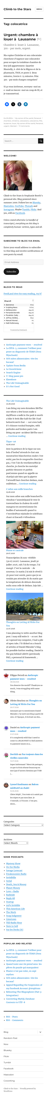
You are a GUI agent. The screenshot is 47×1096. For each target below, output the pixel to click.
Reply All (10, 898)
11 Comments (24, 126)
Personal (37, 118)
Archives (8, 839)
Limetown (11, 919)
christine (15, 121)
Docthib (14, 754)
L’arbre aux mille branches (19, 489)
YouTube (19, 206)
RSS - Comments (14, 1020)
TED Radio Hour (14, 922)
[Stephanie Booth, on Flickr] (23, 175)
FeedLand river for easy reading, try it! (23, 293)
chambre (7, 121)
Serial (9, 881)
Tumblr (26, 209)
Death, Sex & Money (16, 884)
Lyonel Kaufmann (19, 784)
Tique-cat (11, 441)
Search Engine (13, 372)
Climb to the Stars (17, 9)
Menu (39, 9)
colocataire (24, 121)
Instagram (9, 209)
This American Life (15, 908)
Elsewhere (11, 379)
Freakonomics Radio (16, 874)
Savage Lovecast (14, 870)
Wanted (13, 126)
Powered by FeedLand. (18, 330)
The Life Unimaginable (17, 383)
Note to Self (12, 926)
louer (14, 123)
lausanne (7, 123)
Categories (9, 821)
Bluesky (36, 202)
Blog (6, 1032)
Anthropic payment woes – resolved (24, 344)
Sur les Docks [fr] (14, 929)
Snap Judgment (14, 915)
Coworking (9, 1081)
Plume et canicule (15, 550)
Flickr (33, 209)
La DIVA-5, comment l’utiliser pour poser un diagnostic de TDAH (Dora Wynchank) (23, 351)
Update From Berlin (16, 365)
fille (40, 121)
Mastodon (9, 206)
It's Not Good (13, 386)
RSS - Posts (12, 1016)
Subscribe (11, 271)
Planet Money (13, 888)
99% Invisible (13, 905)
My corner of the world (24, 118)
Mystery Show (13, 863)
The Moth (11, 912)
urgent (6, 126)
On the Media (13, 867)
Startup (10, 902)
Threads (29, 206)
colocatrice (34, 121)
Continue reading (17, 436)
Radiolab (10, 895)
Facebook (20, 213)
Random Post (10, 1038)
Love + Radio (12, 891)
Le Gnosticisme (13, 369)
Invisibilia (11, 877)
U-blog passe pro (14, 376)
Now (6, 1044)
